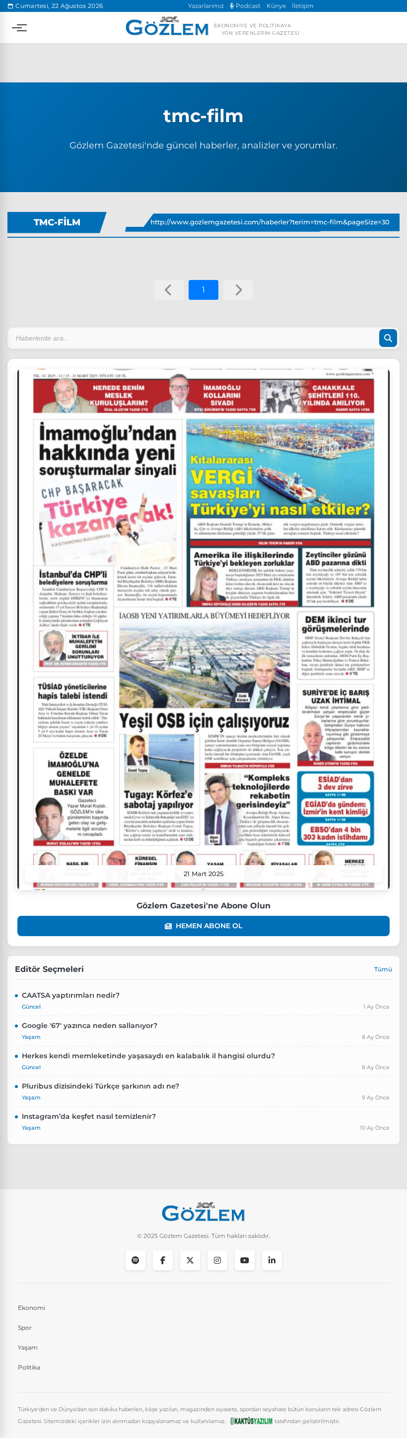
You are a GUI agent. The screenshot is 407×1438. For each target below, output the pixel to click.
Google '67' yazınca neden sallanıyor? (89, 1025)
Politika (29, 1367)
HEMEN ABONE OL (209, 925)
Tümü (383, 969)
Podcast (247, 5)
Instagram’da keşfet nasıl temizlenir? (89, 1116)
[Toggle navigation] (17, 28)
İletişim (303, 5)
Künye (276, 5)
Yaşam (28, 1347)
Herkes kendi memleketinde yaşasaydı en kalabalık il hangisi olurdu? (148, 1055)
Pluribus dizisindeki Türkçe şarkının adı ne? (100, 1086)
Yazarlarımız (206, 5)
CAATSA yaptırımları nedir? (71, 995)
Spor (25, 1327)
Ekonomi (31, 1307)
